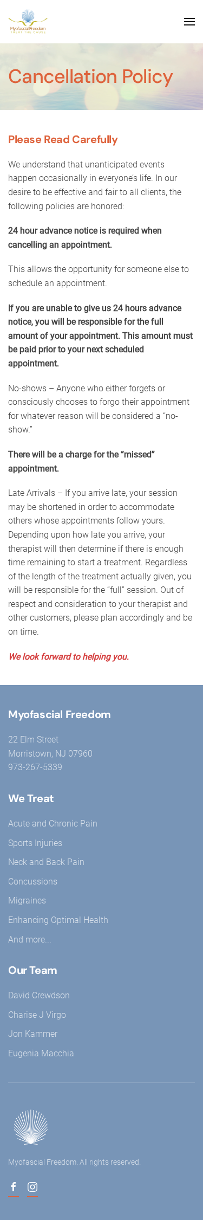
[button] (189, 21)
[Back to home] (29, 21)
